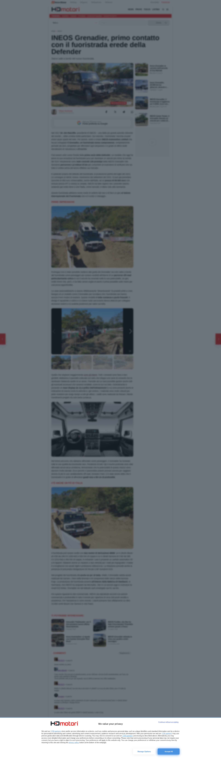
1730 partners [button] (56, 731)
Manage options (144, 751)
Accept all (169, 751)
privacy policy (74, 742)
